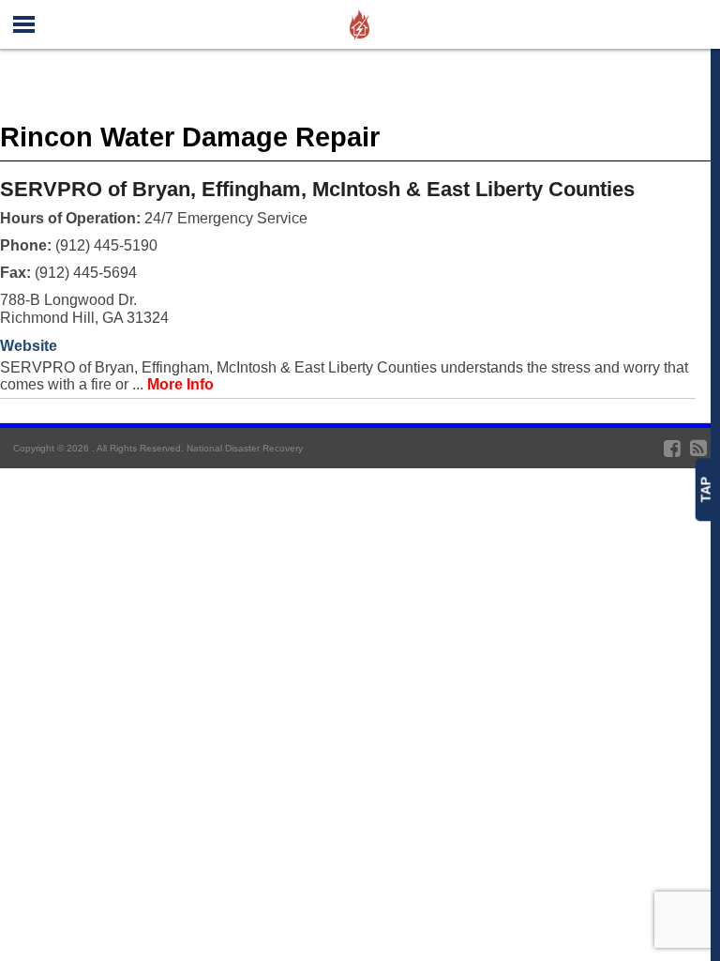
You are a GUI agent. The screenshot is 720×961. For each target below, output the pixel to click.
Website (28, 346)
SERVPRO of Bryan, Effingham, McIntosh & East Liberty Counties (317, 189)
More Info (180, 384)
